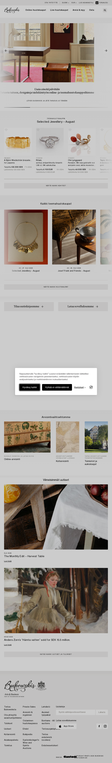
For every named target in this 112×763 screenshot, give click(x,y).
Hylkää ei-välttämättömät (57, 387)
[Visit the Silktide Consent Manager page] (91, 387)
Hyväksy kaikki (29, 387)
